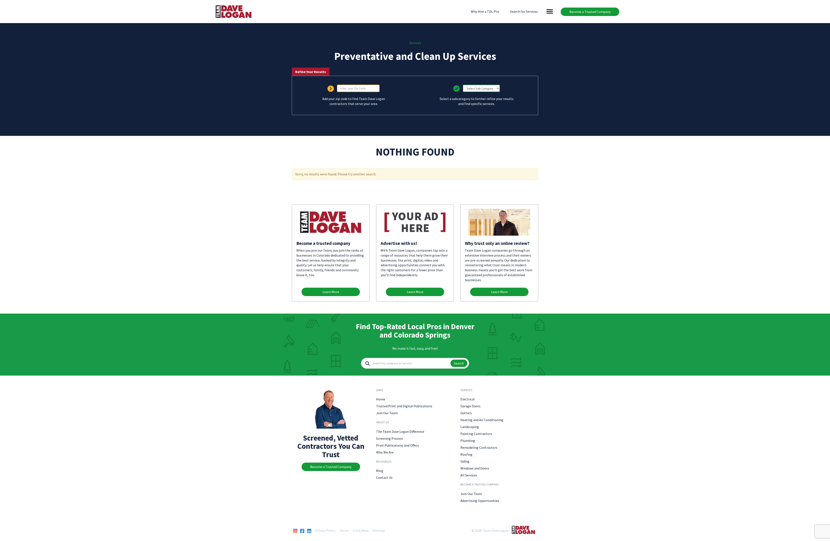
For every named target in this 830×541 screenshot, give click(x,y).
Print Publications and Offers (397, 445)
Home (380, 399)
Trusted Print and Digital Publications (404, 406)
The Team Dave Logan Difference (400, 431)
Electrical (467, 399)
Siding (464, 461)
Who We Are (385, 452)
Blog (379, 470)
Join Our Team (387, 413)
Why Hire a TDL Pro (485, 11)
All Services (468, 475)
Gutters (466, 413)
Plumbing (467, 440)
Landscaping (469, 427)
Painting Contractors (476, 434)
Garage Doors (470, 406)
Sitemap (378, 530)
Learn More (330, 292)
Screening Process (389, 438)
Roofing (466, 454)
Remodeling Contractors (478, 447)
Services (415, 43)
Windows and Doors (474, 468)
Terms (344, 530)
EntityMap (360, 530)
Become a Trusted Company (590, 12)
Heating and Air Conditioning (481, 420)
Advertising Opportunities (479, 500)
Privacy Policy (325, 530)
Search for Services (524, 11)
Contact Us (384, 477)
